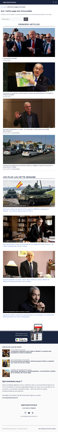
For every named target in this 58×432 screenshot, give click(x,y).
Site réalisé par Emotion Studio (47, 428)
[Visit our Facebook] (25, 412)
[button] (53, 2)
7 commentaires (15, 133)
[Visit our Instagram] (29, 412)
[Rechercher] (26, 19)
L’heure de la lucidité (10, 58)
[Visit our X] (32, 412)
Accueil (3, 7)
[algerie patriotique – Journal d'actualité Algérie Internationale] (9, 2)
